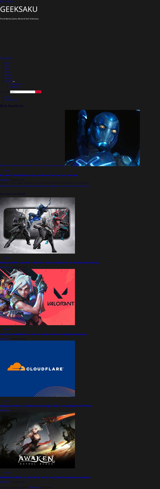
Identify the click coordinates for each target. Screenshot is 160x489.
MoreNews (34, 487)
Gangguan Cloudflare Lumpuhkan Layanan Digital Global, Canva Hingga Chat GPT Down (46, 405)
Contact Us (14, 87)
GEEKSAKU (19, 9)
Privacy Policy (15, 84)
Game (7, 63)
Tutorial (8, 78)
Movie (7, 66)
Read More (45, 186)
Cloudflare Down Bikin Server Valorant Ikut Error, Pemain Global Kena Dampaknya (43, 334)
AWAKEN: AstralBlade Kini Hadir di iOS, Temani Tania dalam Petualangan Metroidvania (45, 477)
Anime (7, 72)
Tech (7, 69)
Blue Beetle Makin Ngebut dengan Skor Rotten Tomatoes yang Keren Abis (32, 165)
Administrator (6, 267)
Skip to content (6, 1)
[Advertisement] (80, 39)
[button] (6, 58)
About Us (9, 81)
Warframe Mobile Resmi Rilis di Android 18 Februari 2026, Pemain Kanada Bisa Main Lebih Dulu (49, 262)
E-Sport (8, 75)
